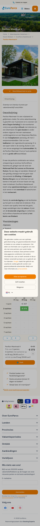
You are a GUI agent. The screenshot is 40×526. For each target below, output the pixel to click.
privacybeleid (22, 269)
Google (16, 261)
